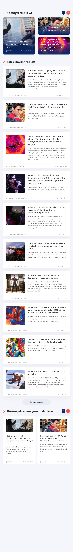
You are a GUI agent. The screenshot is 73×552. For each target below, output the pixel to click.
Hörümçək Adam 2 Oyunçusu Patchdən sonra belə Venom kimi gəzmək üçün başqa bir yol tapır (46, 73)
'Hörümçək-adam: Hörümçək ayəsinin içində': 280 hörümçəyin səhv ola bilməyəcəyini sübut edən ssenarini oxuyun (45, 140)
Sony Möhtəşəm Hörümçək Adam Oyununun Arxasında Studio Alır (44, 276)
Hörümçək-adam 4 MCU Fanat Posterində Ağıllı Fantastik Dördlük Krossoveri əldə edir (47, 107)
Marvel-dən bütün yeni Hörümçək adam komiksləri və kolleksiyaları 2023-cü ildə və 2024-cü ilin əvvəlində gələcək (47, 310)
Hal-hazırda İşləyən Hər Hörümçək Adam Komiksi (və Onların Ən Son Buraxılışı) (47, 340)
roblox (30, 62)
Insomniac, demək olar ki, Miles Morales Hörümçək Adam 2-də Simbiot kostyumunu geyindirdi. (46, 210)
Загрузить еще (36, 402)
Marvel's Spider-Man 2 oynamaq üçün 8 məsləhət (46, 372)
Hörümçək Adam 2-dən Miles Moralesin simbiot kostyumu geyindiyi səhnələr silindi (46, 246)
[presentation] (63, 13)
